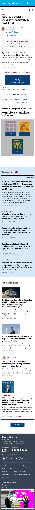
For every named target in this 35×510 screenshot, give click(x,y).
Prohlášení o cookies (19, 469)
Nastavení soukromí (19, 471)
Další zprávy (17, 425)
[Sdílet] (29, 10)
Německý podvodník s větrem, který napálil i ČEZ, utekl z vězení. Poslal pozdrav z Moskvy (17, 339)
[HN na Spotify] (23, 450)
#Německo (24, 103)
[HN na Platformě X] (12, 450)
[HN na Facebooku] (15, 450)
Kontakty (4, 466)
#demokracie (7, 103)
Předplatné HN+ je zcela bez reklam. (25, 162)
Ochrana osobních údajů (21, 466)
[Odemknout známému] (33, 10)
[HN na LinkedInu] (20, 450)
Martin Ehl (9, 28)
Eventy (4, 485)
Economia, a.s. (13, 440)
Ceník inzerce (5, 477)
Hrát (11, 134)
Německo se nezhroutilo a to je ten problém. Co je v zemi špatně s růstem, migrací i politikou (16, 217)
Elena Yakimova (12, 358)
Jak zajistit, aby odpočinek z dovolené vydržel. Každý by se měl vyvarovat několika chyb (16, 364)
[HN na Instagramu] (18, 450)
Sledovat (12, 46)
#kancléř (16, 103)
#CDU (5, 99)
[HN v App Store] (20, 458)
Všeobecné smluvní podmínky (22, 474)
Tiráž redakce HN (7, 469)
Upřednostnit (25, 46)
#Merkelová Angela (21, 99)
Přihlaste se (24, 94)
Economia (5, 471)
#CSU (10, 99)
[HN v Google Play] (8, 458)
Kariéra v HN (5, 474)
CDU (14, 172)
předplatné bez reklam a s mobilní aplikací (14, 89)
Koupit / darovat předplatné (10, 482)
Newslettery (5, 487)
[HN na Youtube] (26, 450)
